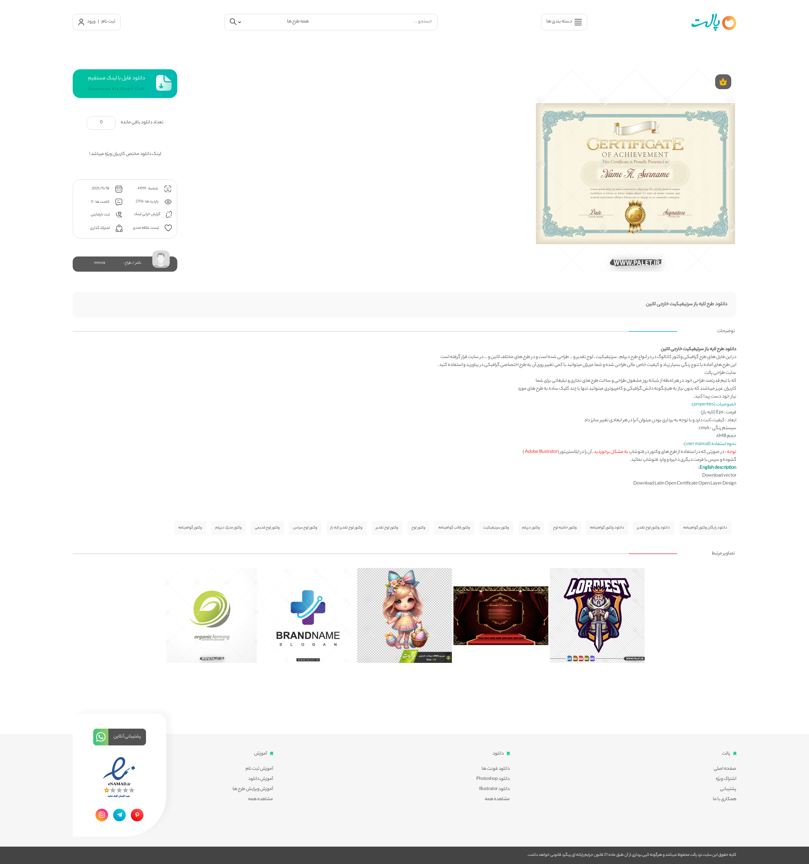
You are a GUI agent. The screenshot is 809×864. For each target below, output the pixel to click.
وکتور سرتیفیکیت (496, 528)
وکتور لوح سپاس (305, 528)
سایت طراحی (724, 373)
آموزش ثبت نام (259, 769)
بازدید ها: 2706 (147, 201)
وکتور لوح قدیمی (267, 528)
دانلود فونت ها (496, 769)
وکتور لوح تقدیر (387, 528)
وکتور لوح (418, 528)
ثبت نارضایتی (101, 214)
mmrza (99, 263)
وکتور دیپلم (531, 528)
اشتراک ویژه (726, 779)
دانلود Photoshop (493, 779)
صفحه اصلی (725, 769)
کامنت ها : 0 (100, 202)
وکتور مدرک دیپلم (228, 528)
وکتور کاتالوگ (670, 357)
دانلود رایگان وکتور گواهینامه (705, 528)
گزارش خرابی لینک (147, 214)
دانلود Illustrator (494, 789)
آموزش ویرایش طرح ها (253, 789)
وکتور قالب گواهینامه (454, 528)
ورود (91, 22)
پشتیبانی (728, 789)
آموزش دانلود (260, 779)
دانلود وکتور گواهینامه (607, 528)
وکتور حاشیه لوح (565, 528)
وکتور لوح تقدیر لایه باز (346, 528)
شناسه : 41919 (148, 188)
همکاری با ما (724, 799)
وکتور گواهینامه (190, 528)
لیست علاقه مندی (146, 228)
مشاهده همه (497, 799)
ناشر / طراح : (132, 263)
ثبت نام (108, 22)
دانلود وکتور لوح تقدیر (653, 528)
